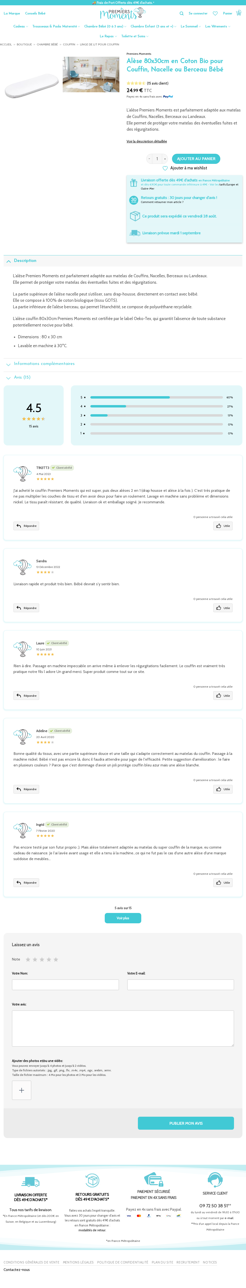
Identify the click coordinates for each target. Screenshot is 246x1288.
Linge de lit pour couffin (99, 44)
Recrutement (188, 1262)
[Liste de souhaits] (215, 13)
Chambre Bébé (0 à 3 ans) (103, 26)
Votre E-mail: (136, 973)
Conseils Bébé (35, 13)
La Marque (12, 13)
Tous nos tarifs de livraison (30, 1210)
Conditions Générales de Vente (32, 1262)
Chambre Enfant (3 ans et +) (152, 26)
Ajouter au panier (196, 158)
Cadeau (19, 26)
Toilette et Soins (133, 36)
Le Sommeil (189, 26)
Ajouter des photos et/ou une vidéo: (61, 1068)
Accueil (6, 44)
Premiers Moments (139, 53)
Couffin (69, 44)
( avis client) (157, 83)
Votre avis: (19, 1004)
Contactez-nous (17, 1269)
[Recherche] (182, 13)
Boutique (24, 44)
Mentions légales (78, 1262)
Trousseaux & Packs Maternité (54, 26)
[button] (232, 13)
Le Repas (107, 36)
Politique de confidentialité (122, 1262)
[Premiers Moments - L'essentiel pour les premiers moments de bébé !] (123, 13)
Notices (210, 1262)
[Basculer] (8, 261)
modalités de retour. (92, 1230)
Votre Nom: (20, 973)
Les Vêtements (216, 26)
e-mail (229, 1218)
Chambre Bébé (47, 44)
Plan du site (162, 1262)
